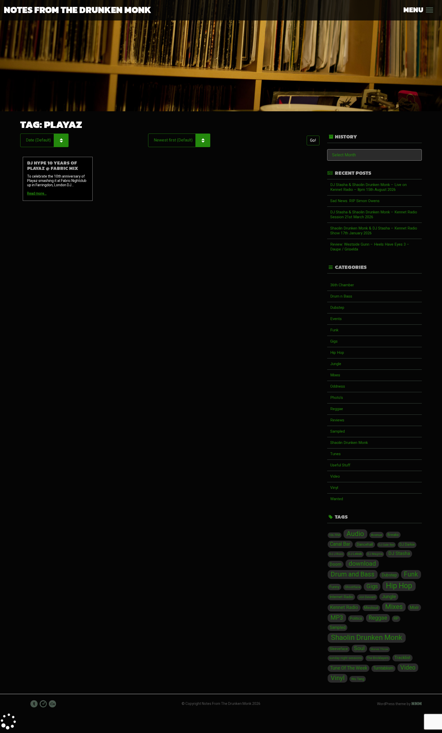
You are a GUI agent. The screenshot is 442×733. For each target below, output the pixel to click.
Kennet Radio (344, 607)
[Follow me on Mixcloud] (52, 703)
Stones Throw (379, 649)
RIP (396, 618)
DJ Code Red (386, 545)
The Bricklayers (378, 658)
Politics (356, 618)
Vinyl (334, 487)
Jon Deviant (367, 597)
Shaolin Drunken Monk (349, 442)
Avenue (376, 535)
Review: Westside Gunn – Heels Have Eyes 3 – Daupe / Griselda (369, 247)
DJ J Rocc (336, 554)
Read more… (37, 193)
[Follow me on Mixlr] (43, 703)
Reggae (336, 409)
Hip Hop (337, 352)
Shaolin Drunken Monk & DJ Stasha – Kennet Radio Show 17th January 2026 (373, 230)
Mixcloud (371, 607)
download (362, 564)
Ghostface (352, 587)
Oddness (337, 386)
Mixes (335, 375)
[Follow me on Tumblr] (34, 703)
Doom (335, 564)
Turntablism (383, 668)
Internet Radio (341, 597)
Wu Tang (357, 679)
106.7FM (334, 535)
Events (336, 319)
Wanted (336, 499)
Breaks (393, 535)
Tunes (335, 454)
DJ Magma (375, 554)
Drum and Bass (352, 574)
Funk (334, 330)
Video (335, 476)
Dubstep (337, 307)
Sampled (337, 431)
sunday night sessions (345, 658)
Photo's (336, 397)
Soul (359, 648)
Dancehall (365, 544)
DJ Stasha (399, 553)
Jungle (335, 364)
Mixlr (414, 607)
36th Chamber (342, 285)
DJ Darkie (407, 544)
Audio (355, 534)
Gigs (334, 341)
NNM (416, 703)
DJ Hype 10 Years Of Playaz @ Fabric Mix (52, 165)
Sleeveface (338, 649)
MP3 (336, 618)
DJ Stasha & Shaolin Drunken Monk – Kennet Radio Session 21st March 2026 (373, 214)
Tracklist (402, 658)
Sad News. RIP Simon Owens (355, 201)
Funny (334, 587)
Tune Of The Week (348, 668)
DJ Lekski (355, 554)
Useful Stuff (340, 465)
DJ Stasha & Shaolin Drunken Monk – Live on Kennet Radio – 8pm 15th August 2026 (368, 187)
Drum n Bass (341, 296)
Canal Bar (340, 544)
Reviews (337, 420)
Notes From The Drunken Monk (77, 10)
